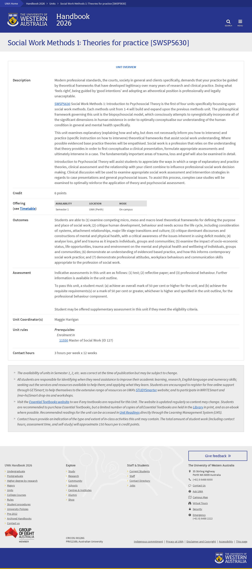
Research (73, 476)
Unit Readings (130, 412)
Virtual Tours (200, 503)
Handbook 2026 (35, 3)
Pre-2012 (12, 514)
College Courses (16, 495)
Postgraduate (15, 476)
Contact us (13, 523)
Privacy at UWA (174, 541)
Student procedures (19, 504)
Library (198, 407)
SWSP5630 (62, 103)
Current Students (140, 471)
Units (52, 3)
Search (228, 25)
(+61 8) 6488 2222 (203, 518)
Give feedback (215, 455)
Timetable (27, 208)
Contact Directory (140, 480)
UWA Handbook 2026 (18, 465)
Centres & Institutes (80, 490)
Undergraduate (16, 471)
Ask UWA (198, 491)
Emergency (199, 515)
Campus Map (200, 497)
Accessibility (226, 541)
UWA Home (11, 3)
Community (75, 480)
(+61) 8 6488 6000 (203, 479)
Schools (73, 485)
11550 (63, 340)
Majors (11, 485)
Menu (240, 25)
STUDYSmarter (146, 390)
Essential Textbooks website (49, 402)
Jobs (132, 485)
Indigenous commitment (148, 541)
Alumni (72, 495)
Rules (10, 499)
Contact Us (199, 485)
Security (197, 509)
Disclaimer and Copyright (201, 541)
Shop (71, 499)
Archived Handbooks (19, 518)
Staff (132, 476)
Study (71, 471)
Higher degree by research (22, 480)
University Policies (17, 509)
